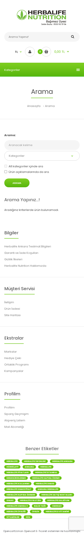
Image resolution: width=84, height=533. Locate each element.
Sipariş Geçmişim (16, 414)
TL (16, 52)
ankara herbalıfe (48, 489)
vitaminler (12, 517)
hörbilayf (12, 467)
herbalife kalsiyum (58, 500)
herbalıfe (45, 467)
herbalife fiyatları (17, 472)
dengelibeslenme (16, 478)
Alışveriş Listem (14, 420)
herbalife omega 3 (17, 506)
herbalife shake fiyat (18, 489)
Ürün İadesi (12, 309)
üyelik (35, 511)
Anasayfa (33, 106)
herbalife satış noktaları (56, 494)
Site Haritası (12, 315)
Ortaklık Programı (16, 364)
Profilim (9, 407)
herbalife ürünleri (35, 461)
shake (9, 500)
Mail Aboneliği (14, 427)
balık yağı (40, 506)
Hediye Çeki (12, 358)
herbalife (11, 461)
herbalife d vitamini (57, 511)
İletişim (9, 302)
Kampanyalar (13, 371)
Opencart (29, 531)
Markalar (10, 352)
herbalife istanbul (46, 472)
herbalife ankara (62, 461)
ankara (29, 467)
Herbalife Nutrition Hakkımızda (25, 266)
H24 (28, 517)
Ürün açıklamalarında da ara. (29, 172)
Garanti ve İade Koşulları (21, 253)
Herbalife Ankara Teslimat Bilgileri (27, 246)
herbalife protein (30, 500)
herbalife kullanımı (17, 483)
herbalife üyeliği (16, 511)
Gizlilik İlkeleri (13, 259)
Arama (50, 106)
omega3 (56, 506)
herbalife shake (45, 483)
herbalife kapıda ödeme (45, 478)
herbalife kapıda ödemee (20, 494)
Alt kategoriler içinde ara (26, 166)
